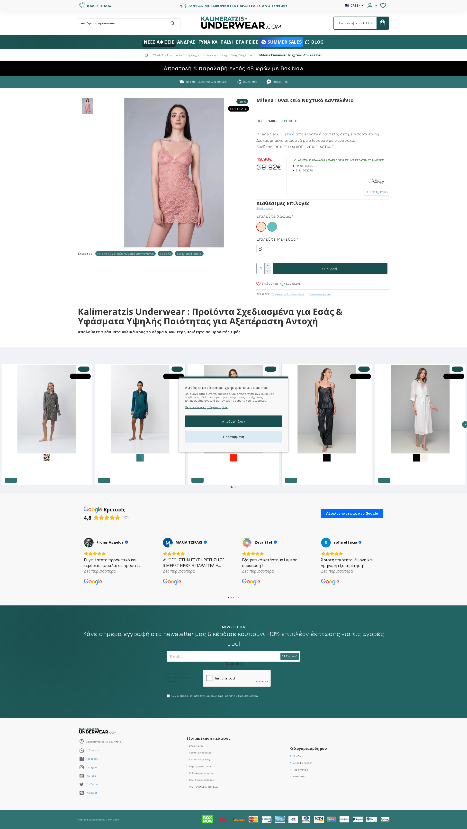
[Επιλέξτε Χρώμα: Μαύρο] (327, 457)
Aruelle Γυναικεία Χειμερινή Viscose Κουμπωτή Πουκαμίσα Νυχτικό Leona (48, 464)
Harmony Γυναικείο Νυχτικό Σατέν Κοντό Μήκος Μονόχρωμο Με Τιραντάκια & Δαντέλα (234, 464)
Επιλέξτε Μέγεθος (276, 239)
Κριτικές (289, 121)
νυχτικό (287, 134)
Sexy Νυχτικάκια (243, 55)
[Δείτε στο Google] (89, 542)
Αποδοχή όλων (233, 422)
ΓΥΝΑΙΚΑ (157, 55)
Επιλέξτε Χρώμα (273, 216)
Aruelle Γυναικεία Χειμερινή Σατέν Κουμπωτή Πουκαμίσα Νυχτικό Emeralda (141, 464)
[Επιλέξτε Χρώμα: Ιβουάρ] (424, 457)
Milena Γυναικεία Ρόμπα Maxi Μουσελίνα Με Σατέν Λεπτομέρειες (416, 464)
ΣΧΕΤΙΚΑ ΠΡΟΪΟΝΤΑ (210, 353)
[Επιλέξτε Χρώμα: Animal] (46, 457)
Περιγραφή (266, 121)
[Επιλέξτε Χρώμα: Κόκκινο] (233, 457)
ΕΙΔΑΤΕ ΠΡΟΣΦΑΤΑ (258, 353)
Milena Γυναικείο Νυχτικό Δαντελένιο (125, 253)
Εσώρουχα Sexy (215, 55)
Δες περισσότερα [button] (100, 571)
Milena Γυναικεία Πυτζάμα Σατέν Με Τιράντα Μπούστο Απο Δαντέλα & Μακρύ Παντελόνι (328, 464)
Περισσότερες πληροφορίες (206, 407)
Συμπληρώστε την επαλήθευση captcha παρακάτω (179, 677)
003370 (165, 253)
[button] (232, 487)
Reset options (264, 208)
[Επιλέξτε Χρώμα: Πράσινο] (140, 457)
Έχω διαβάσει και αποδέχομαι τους (214, 695)
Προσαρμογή (233, 437)
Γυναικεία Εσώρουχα (183, 55)
